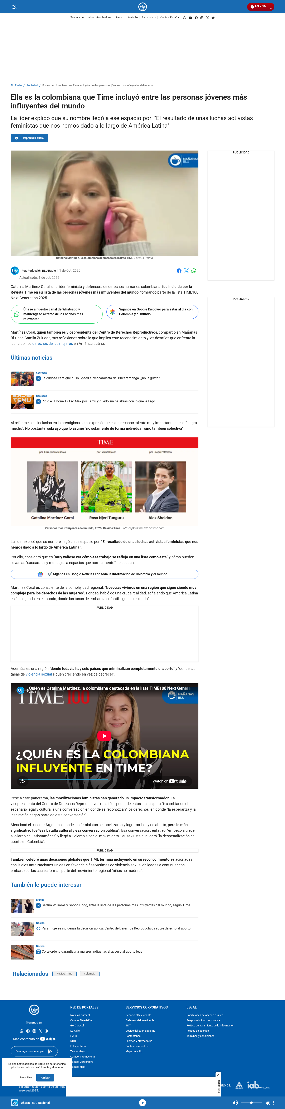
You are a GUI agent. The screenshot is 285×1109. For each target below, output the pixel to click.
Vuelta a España (169, 17)
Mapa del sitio (134, 1051)
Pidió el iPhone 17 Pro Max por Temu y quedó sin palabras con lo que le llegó (98, 401)
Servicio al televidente (138, 1015)
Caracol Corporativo (81, 1061)
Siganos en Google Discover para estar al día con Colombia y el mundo (156, 311)
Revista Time (64, 973)
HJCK (73, 1036)
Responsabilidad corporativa (203, 1020)
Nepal (119, 17)
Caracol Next (77, 1067)
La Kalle (75, 1031)
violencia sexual (39, 674)
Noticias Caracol (80, 1015)
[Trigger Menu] (14, 7)
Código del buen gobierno (140, 1031)
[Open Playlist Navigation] (273, 1103)
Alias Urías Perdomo (100, 17)
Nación (40, 922)
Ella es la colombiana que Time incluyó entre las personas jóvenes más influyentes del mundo (97, 85)
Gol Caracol (77, 1025)
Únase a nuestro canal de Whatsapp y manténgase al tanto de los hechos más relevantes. (53, 314)
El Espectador (78, 1046)
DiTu (73, 1041)
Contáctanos (133, 1036)
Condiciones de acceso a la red (205, 1015)
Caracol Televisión (81, 1020)
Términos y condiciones (200, 1036)
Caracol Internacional (82, 1056)
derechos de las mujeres (52, 343)
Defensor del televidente (140, 1020)
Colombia (89, 973)
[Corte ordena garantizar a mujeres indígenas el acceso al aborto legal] (22, 952)
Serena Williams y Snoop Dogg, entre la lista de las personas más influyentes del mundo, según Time (116, 905)
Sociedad (32, 85)
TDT (128, 1025)
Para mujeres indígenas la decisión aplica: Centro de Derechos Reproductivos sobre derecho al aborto (116, 928)
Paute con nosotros (137, 1046)
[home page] (142, 7)
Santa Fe (132, 17)
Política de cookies (198, 1031)
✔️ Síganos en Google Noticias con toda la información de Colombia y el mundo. (108, 574)
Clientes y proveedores (139, 1041)
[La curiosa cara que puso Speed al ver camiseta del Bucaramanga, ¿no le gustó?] (22, 379)
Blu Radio (16, 85)
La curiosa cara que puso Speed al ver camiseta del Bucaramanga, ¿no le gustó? (101, 378)
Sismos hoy (149, 17)
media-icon (142, 1103)
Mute (235, 1102)
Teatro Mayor (78, 1051)
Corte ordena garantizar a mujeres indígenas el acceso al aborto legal (92, 951)
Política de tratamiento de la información (210, 1025)
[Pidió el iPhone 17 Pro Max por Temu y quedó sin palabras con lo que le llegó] (22, 402)
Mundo (40, 899)
